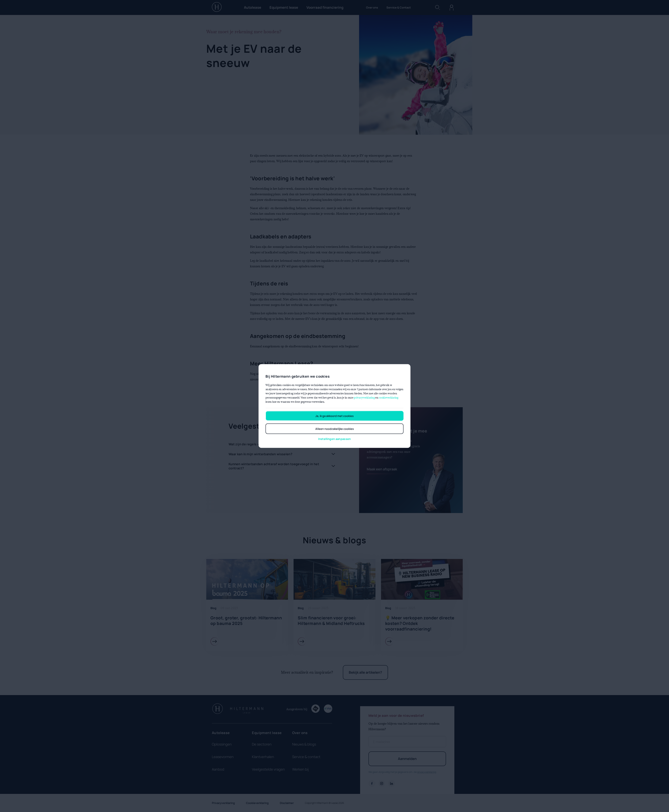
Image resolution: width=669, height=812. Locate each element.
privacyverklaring (364, 397)
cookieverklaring (388, 397)
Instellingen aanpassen (334, 439)
